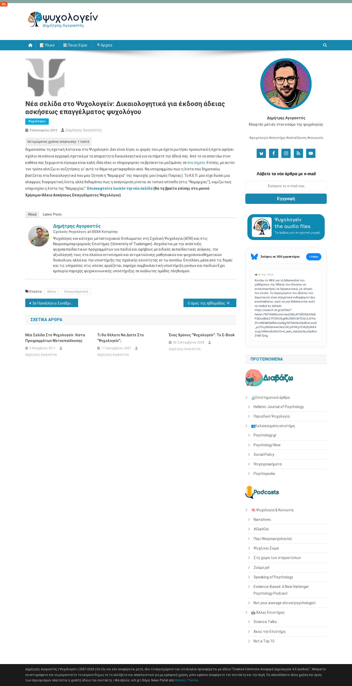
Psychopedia (264, 474)
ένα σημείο (196, 163)
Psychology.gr (265, 435)
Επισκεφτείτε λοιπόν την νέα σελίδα (120, 188)
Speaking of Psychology (273, 577)
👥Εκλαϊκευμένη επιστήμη (273, 426)
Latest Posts (52, 214)
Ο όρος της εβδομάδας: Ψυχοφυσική (212, 303)
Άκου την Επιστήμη (270, 631)
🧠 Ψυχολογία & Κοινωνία (272, 510)
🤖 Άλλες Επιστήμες (268, 612)
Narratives (262, 519)
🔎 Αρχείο (104, 45)
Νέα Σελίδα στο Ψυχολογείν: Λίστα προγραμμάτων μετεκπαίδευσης (55, 338)
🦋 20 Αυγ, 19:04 (264, 274)
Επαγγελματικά (76, 291)
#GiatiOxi (261, 529)
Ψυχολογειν (37, 121)
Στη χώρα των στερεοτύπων (277, 558)
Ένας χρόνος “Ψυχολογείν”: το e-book (201, 335)
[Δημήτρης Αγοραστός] (38, 236)
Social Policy (264, 454)
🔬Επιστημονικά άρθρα (270, 397)
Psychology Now (267, 445)
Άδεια (51, 291)
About (32, 214)
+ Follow (313, 256)
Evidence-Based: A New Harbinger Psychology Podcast (281, 590)
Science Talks (265, 622)
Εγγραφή (286, 198)
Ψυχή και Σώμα (266, 548)
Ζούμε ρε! (261, 567)
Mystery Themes (186, 680)
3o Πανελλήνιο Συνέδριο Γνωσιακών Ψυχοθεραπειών (55, 303)
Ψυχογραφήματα (268, 464)
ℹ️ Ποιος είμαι (75, 45)
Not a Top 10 (264, 641)
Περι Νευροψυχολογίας (273, 539)
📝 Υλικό (47, 45)
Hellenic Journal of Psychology (279, 407)
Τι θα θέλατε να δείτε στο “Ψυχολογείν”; (120, 338)
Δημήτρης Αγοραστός (83, 130)
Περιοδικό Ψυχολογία (272, 416)
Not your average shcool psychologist (285, 603)
